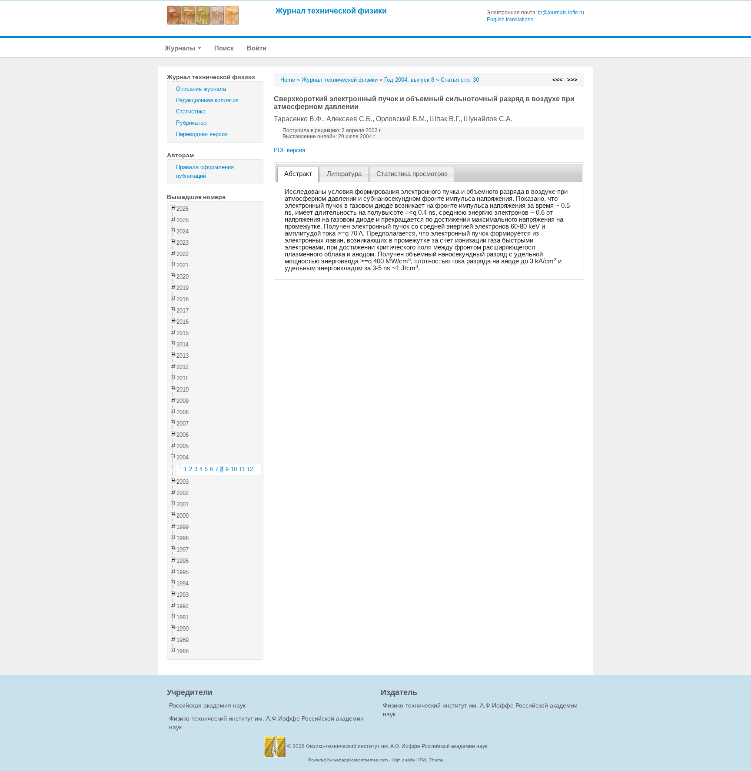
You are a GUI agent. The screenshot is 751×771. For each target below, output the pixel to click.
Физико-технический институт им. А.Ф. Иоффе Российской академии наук (396, 746)
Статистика (191, 111)
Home (287, 79)
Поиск (224, 48)
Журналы (181, 48)
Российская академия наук (207, 705)
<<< (557, 79)
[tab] (298, 174)
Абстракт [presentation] (298, 173)
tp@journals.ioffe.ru (561, 13)
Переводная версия (202, 134)
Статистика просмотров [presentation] (412, 173)
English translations (510, 20)
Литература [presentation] (344, 173)
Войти (256, 48)
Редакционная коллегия (207, 100)
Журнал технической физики (331, 11)
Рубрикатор (191, 123)
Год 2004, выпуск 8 (409, 79)
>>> (572, 79)
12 (250, 469)
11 (242, 469)
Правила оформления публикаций (205, 171)
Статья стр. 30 (460, 79)
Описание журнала (201, 89)
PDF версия (289, 150)
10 (234, 469)
